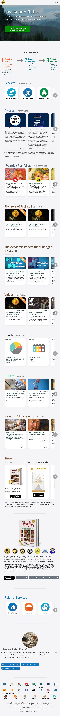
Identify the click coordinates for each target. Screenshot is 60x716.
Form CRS (54, 698)
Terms (25, 698)
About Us (19, 685)
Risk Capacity (8, 71)
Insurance (29, 613)
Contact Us (33, 685)
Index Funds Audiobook (11, 693)
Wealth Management (11, 98)
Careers (19, 692)
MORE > (40, 207)
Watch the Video (21, 577)
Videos (55, 692)
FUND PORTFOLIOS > (41, 166)
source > (22, 148)
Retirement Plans (44, 98)
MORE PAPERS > (10, 255)
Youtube (5, 698)
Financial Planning (28, 98)
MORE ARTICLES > (23, 376)
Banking (45, 613)
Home (4, 685)
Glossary (15, 698)
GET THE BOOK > (38, 417)
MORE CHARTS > (22, 336)
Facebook (26, 692)
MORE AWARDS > (23, 111)
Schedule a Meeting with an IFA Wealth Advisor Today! (17, 29)
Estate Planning (12, 613)
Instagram (48, 692)
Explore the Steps (35, 577)
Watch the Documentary (50, 577)
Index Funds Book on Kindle (4, 693)
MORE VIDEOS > (21, 295)
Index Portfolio (6, 74)
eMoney (48, 685)
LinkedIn (41, 692)
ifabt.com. (36, 707)
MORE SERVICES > (24, 83)
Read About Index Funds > (9, 668)
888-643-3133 (26, 685)
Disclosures (34, 698)
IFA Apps (56, 685)
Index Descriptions (45, 698)
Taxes (11, 685)
